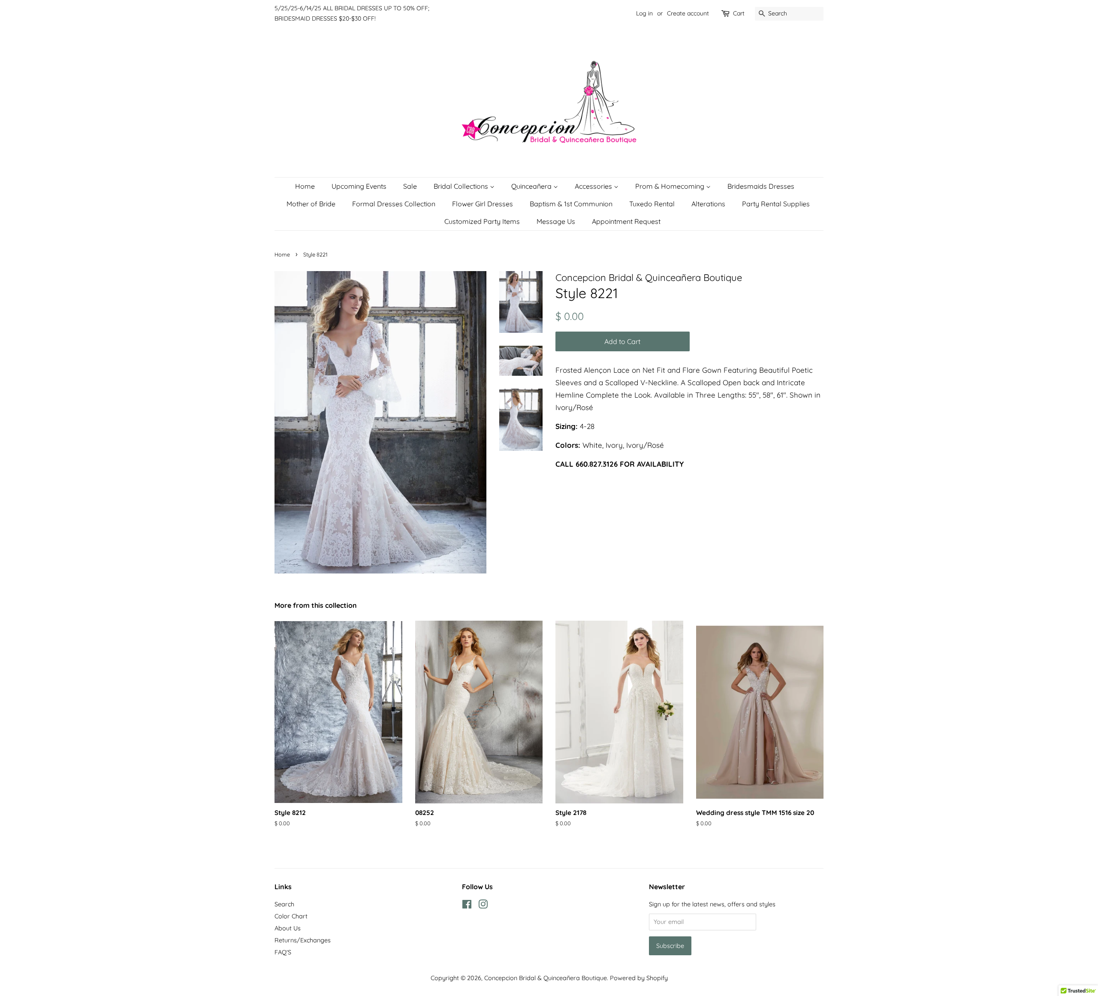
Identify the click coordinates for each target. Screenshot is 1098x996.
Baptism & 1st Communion (571, 203)
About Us (287, 928)
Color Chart (291, 916)
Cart (739, 13)
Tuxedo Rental (652, 203)
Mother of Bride (311, 203)
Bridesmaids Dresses (760, 186)
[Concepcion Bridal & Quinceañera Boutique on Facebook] (467, 906)
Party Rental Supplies (776, 203)
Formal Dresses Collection (393, 203)
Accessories (594, 186)
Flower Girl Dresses (482, 203)
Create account (688, 13)
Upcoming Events (359, 186)
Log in (644, 13)
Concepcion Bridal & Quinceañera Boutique (545, 978)
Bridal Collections (462, 186)
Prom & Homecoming (670, 186)
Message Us (556, 221)
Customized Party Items (482, 221)
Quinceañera (532, 186)
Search (284, 904)
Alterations (708, 203)
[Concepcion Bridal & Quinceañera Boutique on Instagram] (483, 906)
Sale (410, 186)
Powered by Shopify (639, 978)
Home (305, 186)
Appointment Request (626, 221)
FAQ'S (282, 952)
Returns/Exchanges (302, 940)
